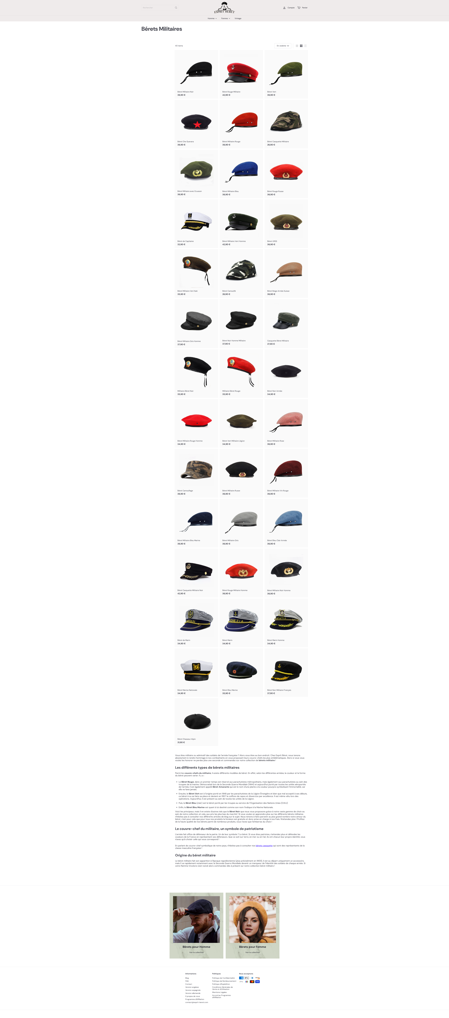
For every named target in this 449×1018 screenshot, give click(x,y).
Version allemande (192, 993)
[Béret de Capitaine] (196, 223)
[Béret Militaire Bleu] (241, 174)
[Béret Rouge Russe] (286, 174)
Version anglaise (192, 987)
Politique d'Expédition (221, 984)
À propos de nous (192, 996)
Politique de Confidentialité (223, 978)
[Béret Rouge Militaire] (241, 74)
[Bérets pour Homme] (196, 919)
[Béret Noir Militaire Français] (286, 672)
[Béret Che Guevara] (196, 124)
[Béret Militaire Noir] (196, 74)
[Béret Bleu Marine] (241, 672)
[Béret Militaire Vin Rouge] (286, 473)
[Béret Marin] (241, 623)
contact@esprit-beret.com (196, 1002)
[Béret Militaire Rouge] (241, 124)
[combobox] (160, 7)
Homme (211, 18)
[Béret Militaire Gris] (241, 523)
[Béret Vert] (286, 74)
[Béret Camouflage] (196, 473)
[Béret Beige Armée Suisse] (286, 273)
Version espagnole (193, 990)
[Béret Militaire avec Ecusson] (196, 174)
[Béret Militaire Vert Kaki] (196, 273)
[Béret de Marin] (196, 623)
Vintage (238, 18)
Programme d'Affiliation (194, 999)
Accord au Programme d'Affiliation (221, 996)
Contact (188, 984)
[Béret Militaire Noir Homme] (286, 573)
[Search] (176, 7)
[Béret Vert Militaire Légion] (241, 423)
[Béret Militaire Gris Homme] (196, 323)
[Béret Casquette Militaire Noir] (196, 573)
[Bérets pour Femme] (252, 919)
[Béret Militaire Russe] (241, 473)
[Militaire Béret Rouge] (241, 373)
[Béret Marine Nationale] (196, 672)
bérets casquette (264, 845)
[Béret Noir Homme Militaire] (241, 323)
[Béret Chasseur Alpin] (196, 722)
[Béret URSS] (286, 223)
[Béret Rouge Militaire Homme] (241, 573)
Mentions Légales (219, 992)
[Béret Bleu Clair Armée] (286, 523)
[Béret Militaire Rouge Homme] (196, 423)
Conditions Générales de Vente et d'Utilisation (222, 988)
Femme (224, 18)
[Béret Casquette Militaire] (286, 124)
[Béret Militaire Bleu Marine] (196, 523)
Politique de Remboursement (224, 981)
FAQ (187, 981)
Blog (187, 978)
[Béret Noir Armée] (286, 373)
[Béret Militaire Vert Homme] (241, 223)
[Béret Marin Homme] (286, 623)
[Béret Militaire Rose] (286, 423)
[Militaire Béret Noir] (196, 373)
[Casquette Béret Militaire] (286, 323)
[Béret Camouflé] (241, 273)
